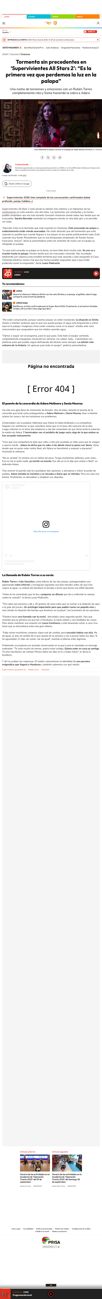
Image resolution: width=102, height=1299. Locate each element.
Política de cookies (62, 1229)
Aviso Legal (16, 1229)
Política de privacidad (44, 1229)
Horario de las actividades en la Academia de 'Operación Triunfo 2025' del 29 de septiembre (35, 1178)
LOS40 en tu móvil (42, 1231)
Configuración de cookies (81, 1229)
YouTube (46, 1196)
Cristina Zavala (21, 164)
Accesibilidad (28, 1229)
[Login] (98, 23)
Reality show (33, 669)
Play (51, 1294)
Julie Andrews (52, 47)
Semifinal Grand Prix (34, 47)
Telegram (59, 157)
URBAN (79, 17)
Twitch (62, 1196)
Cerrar (98, 40)
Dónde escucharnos (59, 1231)
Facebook (42, 157)
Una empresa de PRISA (51, 1240)
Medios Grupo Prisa (51, 1246)
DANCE (55, 17)
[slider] (51, 1288)
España (5, 32)
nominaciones (9, 212)
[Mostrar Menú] (3, 23)
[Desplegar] (51, 1285)
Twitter (48, 157)
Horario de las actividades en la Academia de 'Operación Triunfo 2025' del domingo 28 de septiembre (67, 1178)
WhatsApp (54, 157)
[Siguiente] (98, 47)
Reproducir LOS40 (96, 273)
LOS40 (6, 17)
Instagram (35, 1196)
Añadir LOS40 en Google (19, 184)
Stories (67, 1196)
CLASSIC (31, 17)
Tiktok (40, 1196)
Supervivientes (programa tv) (14, 669)
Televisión (14, 54)
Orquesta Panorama (70, 47)
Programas (25, 54)
